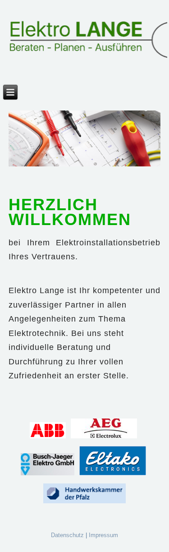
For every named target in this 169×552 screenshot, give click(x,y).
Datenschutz (67, 535)
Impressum (103, 535)
